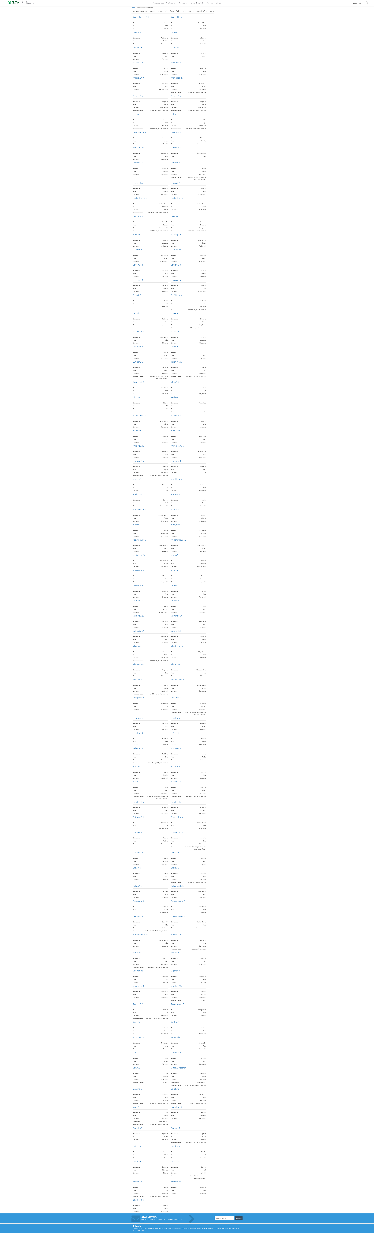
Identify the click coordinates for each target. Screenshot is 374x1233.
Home (133, 7)
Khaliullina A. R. (176, 479)
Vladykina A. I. (138, 1089)
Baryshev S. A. (138, 96)
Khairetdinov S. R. (177, 446)
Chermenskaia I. (176, 147)
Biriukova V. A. (176, 132)
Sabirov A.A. (175, 852)
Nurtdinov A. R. (176, 781)
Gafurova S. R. (176, 264)
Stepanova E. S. (138, 986)
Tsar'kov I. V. (175, 1022)
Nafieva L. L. (175, 733)
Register (355, 3)
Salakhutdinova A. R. (178, 901)
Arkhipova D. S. (176, 62)
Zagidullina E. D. (176, 1107)
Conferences (170, 3)
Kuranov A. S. (175, 570)
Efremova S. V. (138, 183)
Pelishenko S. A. (138, 817)
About (218, 3)
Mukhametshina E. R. (178, 679)
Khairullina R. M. (139, 461)
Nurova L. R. (137, 781)
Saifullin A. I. (137, 886)
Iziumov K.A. (137, 397)
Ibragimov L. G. (176, 362)
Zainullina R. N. (138, 1161)
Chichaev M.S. (138, 162)
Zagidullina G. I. (138, 1128)
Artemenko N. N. (177, 78)
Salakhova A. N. (138, 901)
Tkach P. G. (137, 1022)
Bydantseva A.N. (139, 147)
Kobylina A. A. (138, 524)
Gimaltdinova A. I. (139, 331)
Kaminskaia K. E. (177, 397)
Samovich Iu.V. (138, 916)
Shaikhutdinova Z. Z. (178, 916)
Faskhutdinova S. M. (178, 198)
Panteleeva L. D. (176, 802)
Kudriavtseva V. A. (139, 555)
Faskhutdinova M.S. (140, 198)
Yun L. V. (136, 1107)
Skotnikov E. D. (176, 952)
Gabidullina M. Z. (177, 249)
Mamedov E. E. (176, 631)
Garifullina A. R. (176, 295)
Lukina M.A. (175, 600)
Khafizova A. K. (138, 446)
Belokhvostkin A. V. (139, 132)
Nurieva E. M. (175, 766)
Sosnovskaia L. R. (139, 970)
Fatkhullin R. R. (138, 216)
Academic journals (197, 3)
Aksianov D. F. (176, 32)
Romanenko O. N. (177, 832)
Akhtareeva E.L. (138, 32)
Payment (210, 3)
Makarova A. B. (138, 615)
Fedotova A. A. (138, 234)
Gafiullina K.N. (138, 264)
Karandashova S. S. (140, 415)
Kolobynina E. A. (176, 524)
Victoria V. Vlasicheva (178, 1067)
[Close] (241, 1226)
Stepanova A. (175, 970)
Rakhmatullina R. (177, 817)
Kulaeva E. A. (175, 555)
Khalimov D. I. (138, 479)
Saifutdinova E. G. (177, 886)
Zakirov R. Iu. (175, 1161)
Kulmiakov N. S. (138, 570)
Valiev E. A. (137, 1052)
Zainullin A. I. (175, 1146)
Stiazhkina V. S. (176, 986)
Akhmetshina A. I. (177, 17)
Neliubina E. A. (138, 748)
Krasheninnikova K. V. (178, 540)
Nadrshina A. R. (176, 718)
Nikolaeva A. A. (176, 748)
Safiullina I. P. (175, 867)
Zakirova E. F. (137, 1181)
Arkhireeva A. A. (138, 78)
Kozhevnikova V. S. (139, 540)
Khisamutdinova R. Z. (140, 509)
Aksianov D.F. (137, 47)
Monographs (183, 3)
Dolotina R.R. (175, 162)
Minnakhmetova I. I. (178, 664)
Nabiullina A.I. (138, 718)
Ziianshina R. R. (138, 1199)
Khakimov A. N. (176, 461)
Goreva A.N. (175, 331)
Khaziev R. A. (175, 494)
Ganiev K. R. (137, 295)
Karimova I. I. (137, 430)
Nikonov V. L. (137, 766)
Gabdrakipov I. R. (177, 234)
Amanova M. (175, 47)
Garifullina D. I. (138, 313)
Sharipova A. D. (176, 934)
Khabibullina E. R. (177, 430)
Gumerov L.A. (138, 362)
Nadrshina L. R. (138, 733)
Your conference (158, 3)
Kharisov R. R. (138, 494)
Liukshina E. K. (138, 600)
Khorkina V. (175, 509)
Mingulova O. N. (138, 664)
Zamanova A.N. (176, 1181)
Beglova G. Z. (137, 114)
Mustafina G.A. (176, 697)
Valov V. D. (136, 1067)
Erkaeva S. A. (175, 183)
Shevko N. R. (137, 952)
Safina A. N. (137, 867)
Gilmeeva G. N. (176, 313)
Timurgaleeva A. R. (177, 1004)
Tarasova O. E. (138, 1004)
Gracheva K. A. (138, 346)
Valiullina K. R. (176, 1052)
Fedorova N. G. (176, 216)
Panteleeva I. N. (138, 802)
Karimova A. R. (176, 415)
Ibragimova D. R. (139, 382)
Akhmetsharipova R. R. (141, 17)
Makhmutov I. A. (177, 615)
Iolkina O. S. (175, 382)
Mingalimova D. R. (177, 646)
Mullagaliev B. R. (139, 697)
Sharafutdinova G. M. (140, 934)
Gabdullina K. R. (138, 249)
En (366, 3)
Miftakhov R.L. (138, 646)
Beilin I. (173, 114)
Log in (360, 3)
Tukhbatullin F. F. (177, 1037)
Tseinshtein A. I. (138, 1037)
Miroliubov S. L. (138, 679)
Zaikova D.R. (137, 1146)
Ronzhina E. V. (138, 852)
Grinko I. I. (174, 346)
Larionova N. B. (138, 585)
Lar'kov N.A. (175, 585)
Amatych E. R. (138, 62)
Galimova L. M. (176, 280)
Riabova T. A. (137, 832)
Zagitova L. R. (176, 1128)
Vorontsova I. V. (176, 1089)
